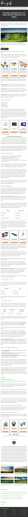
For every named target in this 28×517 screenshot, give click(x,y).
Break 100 (14, 513)
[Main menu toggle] (26, 3)
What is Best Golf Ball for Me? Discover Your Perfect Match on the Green (6, 485)
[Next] (26, 65)
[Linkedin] (16, 434)
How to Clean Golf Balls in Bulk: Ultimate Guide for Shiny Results (20, 474)
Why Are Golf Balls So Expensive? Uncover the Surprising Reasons (13, 139)
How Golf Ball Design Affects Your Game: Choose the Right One (12, 498)
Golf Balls (5, 7)
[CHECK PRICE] (5, 75)
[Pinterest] (14, 434)
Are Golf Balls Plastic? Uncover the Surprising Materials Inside (11, 496)
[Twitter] (12, 434)
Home (2, 7)
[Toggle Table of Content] (7, 48)
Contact (4, 513)
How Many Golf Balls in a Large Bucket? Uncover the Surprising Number (14, 137)
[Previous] (2, 65)
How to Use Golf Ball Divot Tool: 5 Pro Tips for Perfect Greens (11, 495)
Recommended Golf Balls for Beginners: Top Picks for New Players (20, 485)
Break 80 (14, 510)
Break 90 (14, 511)
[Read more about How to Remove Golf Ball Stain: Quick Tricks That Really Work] (7, 469)
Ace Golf (4, 511)
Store (14, 514)
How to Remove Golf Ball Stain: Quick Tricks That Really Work (6, 474)
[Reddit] (18, 434)
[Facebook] (9, 434)
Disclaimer (23, 511)
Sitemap (4, 515)
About (5, 512)
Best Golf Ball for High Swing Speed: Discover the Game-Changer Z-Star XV (14, 493)
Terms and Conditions (23, 510)
